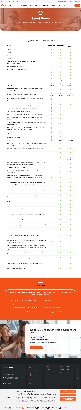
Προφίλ (31, 5)
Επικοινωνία (53, 5)
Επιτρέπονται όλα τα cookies (68, 391)
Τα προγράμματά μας (23, 5)
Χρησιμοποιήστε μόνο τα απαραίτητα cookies (68, 399)
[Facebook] (77, 367)
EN (64, 5)
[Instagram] (77, 384)
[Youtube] (77, 378)
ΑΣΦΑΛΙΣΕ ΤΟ (36, 347)
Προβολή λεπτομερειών (69, 407)
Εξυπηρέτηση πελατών (43, 5)
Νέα (36, 5)
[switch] (37, 408)
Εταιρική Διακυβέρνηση (63, 1)
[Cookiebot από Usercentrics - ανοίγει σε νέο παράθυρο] (7, 408)
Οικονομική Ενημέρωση (75, 1)
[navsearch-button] (59, 5)
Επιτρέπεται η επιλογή (68, 394)
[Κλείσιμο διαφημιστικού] (79, 390)
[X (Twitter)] (77, 372)
